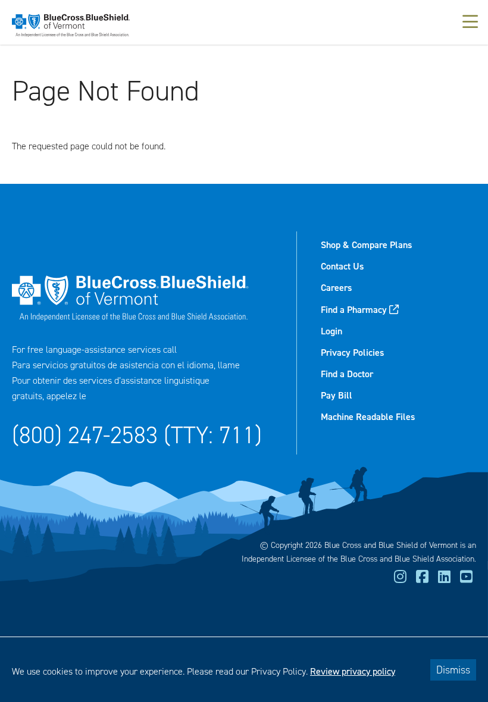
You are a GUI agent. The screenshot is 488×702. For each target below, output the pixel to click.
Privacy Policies (352, 352)
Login (331, 331)
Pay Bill (336, 395)
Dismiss (453, 670)
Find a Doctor (347, 374)
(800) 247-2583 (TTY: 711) (137, 435)
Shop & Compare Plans (366, 245)
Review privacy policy (352, 671)
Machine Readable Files (368, 416)
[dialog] (244, 669)
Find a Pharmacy (354, 309)
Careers (336, 287)
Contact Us (342, 266)
